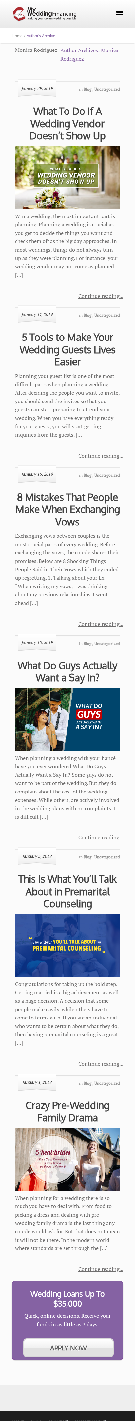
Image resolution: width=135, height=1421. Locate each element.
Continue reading (98, 295)
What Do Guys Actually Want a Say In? (67, 671)
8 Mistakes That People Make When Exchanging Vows (67, 509)
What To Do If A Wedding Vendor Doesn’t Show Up (67, 123)
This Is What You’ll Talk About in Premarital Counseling (67, 891)
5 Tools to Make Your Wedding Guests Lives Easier (68, 349)
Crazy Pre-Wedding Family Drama (67, 1111)
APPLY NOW (68, 1348)
